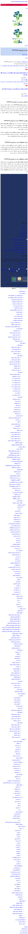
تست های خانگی (18, 894)
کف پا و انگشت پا (16, 857)
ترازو (19, 882)
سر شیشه (17, 652)
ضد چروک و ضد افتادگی (14, 527)
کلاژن (18, 421)
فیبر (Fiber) (17, 490)
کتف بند (18, 849)
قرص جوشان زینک (16, 434)
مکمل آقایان (19, 345)
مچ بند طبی (17, 830)
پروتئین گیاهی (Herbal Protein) (13, 457)
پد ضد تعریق (17, 770)
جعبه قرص (20, 896)
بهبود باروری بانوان (16, 370)
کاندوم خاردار (17, 701)
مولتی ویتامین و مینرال (15, 374)
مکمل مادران (19, 689)
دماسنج (18, 886)
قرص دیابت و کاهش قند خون (16, 309)
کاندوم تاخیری (17, 697)
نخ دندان (18, 747)
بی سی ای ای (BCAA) (15, 477)
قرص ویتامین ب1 (16, 378)
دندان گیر (18, 666)
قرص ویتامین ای (16, 390)
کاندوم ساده (17, 703)
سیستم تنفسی (19, 311)
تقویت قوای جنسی (16, 349)
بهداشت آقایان (19, 784)
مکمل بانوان (19, 355)
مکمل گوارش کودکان (15, 616)
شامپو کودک (17, 645)
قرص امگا (17, 413)
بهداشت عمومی (18, 811)
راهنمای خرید (22, 234)
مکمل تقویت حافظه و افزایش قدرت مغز (11, 627)
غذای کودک (19, 610)
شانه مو (18, 581)
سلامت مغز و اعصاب (17, 320)
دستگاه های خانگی (18, 865)
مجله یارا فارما (22, 236)
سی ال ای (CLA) (16, 488)
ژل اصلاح (18, 786)
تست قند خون (17, 867)
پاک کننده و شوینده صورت (14, 523)
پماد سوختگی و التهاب (15, 562)
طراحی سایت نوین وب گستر (22, 286)
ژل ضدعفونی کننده (18, 909)
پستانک (18, 654)
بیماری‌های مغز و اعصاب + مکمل (18, 247)
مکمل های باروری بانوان (14, 361)
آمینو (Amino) (17, 471)
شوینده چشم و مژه (15, 525)
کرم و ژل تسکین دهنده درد (14, 567)
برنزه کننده (17, 558)
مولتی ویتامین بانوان (15, 357)
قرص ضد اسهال (16, 338)
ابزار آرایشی (19, 606)
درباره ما (23, 228)
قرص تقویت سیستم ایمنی (16, 299)
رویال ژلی (17, 419)
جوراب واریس (17, 859)
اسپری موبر (17, 801)
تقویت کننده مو (16, 583)
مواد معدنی (19, 397)
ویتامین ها (20, 372)
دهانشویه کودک (16, 668)
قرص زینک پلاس (16, 399)
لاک (19, 509)
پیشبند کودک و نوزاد (15, 672)
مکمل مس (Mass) (16, 467)
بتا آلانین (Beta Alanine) (15, 475)
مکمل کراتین (19, 500)
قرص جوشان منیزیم (15, 438)
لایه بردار (18, 542)
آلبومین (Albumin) (16, 459)
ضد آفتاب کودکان (16, 635)
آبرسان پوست (17, 517)
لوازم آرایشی (19, 598)
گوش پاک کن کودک (15, 679)
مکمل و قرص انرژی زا (17, 492)
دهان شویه (17, 749)
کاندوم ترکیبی (17, 699)
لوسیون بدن (17, 573)
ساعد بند (18, 851)
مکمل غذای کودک (18, 691)
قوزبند (18, 842)
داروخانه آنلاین (24, 61)
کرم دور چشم (17, 535)
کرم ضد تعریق (16, 764)
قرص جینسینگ (16, 428)
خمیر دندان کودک (16, 662)
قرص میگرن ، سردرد (15, 322)
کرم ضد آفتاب (17, 519)
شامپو (18, 579)
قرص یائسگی (17, 367)
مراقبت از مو (19, 577)
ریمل (19, 602)
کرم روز (18, 538)
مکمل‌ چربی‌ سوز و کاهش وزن (15, 482)
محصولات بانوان (16, 575)
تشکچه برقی (17, 888)
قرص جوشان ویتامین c (15, 432)
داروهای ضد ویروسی (20, 252)
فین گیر (18, 660)
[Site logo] (17, 25)
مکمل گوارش (19, 328)
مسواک (18, 743)
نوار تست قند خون (16, 874)
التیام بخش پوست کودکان (14, 639)
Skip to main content (23, 1)
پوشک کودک (17, 658)
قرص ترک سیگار (18, 341)
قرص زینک (17, 401)
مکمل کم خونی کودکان (15, 621)
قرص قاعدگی (17, 365)
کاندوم (20, 695)
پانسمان (20, 898)
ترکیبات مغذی (19, 415)
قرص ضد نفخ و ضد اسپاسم (14, 336)
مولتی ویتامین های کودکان (14, 614)
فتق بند (18, 855)
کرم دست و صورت (15, 569)
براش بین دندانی (16, 755)
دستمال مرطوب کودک (15, 664)
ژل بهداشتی (17, 791)
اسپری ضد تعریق (16, 766)
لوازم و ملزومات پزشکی (17, 892)
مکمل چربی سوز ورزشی (14, 484)
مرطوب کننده (17, 515)
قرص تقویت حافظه (15, 324)
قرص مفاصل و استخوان (17, 301)
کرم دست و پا (17, 571)
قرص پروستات (16, 353)
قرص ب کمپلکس (16, 376)
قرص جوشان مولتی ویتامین (14, 440)
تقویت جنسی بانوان (15, 359)
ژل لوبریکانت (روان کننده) (16, 710)
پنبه (19, 820)
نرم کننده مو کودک (16, 647)
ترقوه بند (18, 847)
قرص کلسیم (17, 403)
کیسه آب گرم (17, 890)
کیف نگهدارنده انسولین (15, 876)
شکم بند (18, 834)
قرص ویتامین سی (16, 394)
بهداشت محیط (19, 757)
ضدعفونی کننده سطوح (17, 913)
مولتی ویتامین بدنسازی (17, 502)
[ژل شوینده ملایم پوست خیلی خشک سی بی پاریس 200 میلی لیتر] (14, 67)
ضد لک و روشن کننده (15, 531)
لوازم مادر (20, 681)
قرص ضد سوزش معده (15, 332)
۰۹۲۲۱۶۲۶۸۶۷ (21, 266)
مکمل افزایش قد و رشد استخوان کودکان (11, 629)
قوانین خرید (22, 232)
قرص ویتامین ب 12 (15, 386)
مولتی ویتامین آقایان (15, 347)
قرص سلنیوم (17, 409)
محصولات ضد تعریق (18, 762)
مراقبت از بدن (19, 550)
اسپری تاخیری (19, 706)
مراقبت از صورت (18, 513)
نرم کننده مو (17, 587)
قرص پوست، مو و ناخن (17, 303)
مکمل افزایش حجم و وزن (16, 461)
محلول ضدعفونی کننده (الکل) (16, 907)
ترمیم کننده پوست (16, 533)
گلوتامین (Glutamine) (15, 479)
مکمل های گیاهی (18, 442)
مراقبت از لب (17, 521)
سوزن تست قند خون (15, 871)
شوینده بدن (17, 560)
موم (19, 803)
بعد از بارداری (17, 687)
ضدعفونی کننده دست (17, 911)
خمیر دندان (17, 745)
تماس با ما (22, 230)
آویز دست (17, 840)
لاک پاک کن (17, 511)
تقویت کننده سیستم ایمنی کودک (13, 625)
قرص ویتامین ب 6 (16, 380)
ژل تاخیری (20, 708)
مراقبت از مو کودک (18, 643)
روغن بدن (17, 556)
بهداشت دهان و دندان (17, 741)
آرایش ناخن (19, 506)
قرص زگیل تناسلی (18, 307)
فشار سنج (17, 878)
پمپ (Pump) (17, 494)
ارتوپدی (20, 828)
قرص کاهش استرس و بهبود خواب (12, 326)
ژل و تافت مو (17, 589)
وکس (18, 805)
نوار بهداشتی (17, 776)
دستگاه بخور (17, 884)
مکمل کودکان (19, 612)
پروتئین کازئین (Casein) (15, 453)
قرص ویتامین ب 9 (16, 384)
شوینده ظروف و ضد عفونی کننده (12, 822)
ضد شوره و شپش (16, 594)
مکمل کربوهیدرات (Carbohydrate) (12, 465)
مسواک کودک (17, 676)
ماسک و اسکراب (16, 544)
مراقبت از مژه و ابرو (15, 546)
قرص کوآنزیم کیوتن (15, 423)
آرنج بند (18, 861)
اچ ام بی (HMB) (16, 498)
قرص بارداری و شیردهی (14, 363)
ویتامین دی (17, 392)
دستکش (20, 915)
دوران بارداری (17, 685)
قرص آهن (17, 405)
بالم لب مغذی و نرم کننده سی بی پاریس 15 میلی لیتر (14, 88)
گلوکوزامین (17, 426)
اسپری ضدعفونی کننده (17, 905)
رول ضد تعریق (16, 768)
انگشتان (18, 853)
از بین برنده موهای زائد (17, 797)
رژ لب (18, 600)
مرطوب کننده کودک (15, 637)
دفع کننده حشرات (16, 759)
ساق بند (18, 863)
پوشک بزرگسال (19, 824)
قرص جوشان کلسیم (15, 436)
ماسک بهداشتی (19, 903)
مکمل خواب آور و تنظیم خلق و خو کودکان (11, 631)
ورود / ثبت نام (22, 923)
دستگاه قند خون (16, 869)
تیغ (19, 809)
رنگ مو (18, 585)
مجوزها (23, 226)
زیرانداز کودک (17, 670)
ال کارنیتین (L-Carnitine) (14, 486)
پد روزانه (18, 778)
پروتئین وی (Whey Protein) (14, 450)
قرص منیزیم (17, 407)
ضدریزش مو (17, 591)
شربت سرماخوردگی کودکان (13, 623)
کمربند (18, 836)
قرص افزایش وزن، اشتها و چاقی (15, 295)
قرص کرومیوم (16, 411)
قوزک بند (18, 844)
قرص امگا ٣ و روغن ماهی (14, 417)
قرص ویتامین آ (16, 388)
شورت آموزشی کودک (15, 674)
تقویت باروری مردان (15, 351)
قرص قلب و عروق (18, 318)
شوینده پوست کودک (15, 641)
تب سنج (18, 880)
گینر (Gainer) (17, 463)
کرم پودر (18, 604)
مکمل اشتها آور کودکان (15, 618)
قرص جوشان (19, 430)
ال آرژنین (18, 473)
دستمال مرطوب (16, 818)
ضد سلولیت (17, 565)
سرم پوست (17, 548)
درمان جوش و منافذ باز (15, 529)
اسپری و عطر (19, 596)
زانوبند (18, 832)
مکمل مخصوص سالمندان (16, 444)
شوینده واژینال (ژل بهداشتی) (13, 780)
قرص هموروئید (16, 330)
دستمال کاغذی (16, 815)
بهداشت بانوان (19, 774)
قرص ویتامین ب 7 (16, 382)
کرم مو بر (17, 799)
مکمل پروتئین (19, 448)
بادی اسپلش (17, 772)
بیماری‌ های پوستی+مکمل (19, 242)
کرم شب (18, 540)
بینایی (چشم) (19, 314)
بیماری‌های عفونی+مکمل (19, 245)
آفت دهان (17, 753)
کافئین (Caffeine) (16, 496)
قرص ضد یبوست (16, 334)
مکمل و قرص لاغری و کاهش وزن (15, 297)
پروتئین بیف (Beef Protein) (14, 455)
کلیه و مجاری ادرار (18, 316)
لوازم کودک (19, 650)
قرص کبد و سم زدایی (17, 305)
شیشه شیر (17, 656)
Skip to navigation (15, 1)
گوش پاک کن (17, 813)
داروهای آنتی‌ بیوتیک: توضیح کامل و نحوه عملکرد (14, 250)
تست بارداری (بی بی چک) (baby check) (11, 782)
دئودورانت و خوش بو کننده (14, 552)
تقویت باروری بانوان (15, 683)
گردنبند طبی (17, 838)
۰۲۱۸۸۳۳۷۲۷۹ (22, 263)
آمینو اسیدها (19, 469)
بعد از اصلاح (17, 788)
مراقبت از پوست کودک (17, 633)
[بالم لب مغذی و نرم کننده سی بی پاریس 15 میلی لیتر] (14, 83)
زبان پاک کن (17, 751)
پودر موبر (18, 807)
